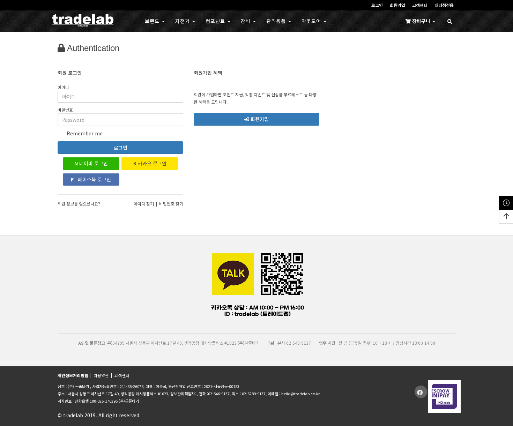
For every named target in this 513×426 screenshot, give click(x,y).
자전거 (183, 20)
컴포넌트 (216, 20)
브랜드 (153, 20)
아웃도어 (312, 20)
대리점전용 (444, 5)
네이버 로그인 (91, 163)
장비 (246, 20)
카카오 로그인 (149, 163)
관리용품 (277, 20)
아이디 (63, 87)
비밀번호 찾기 (171, 204)
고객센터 (420, 5)
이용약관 (101, 375)
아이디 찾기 (144, 204)
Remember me (84, 133)
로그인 (120, 147)
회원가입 (397, 5)
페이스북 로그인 (91, 179)
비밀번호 (65, 110)
